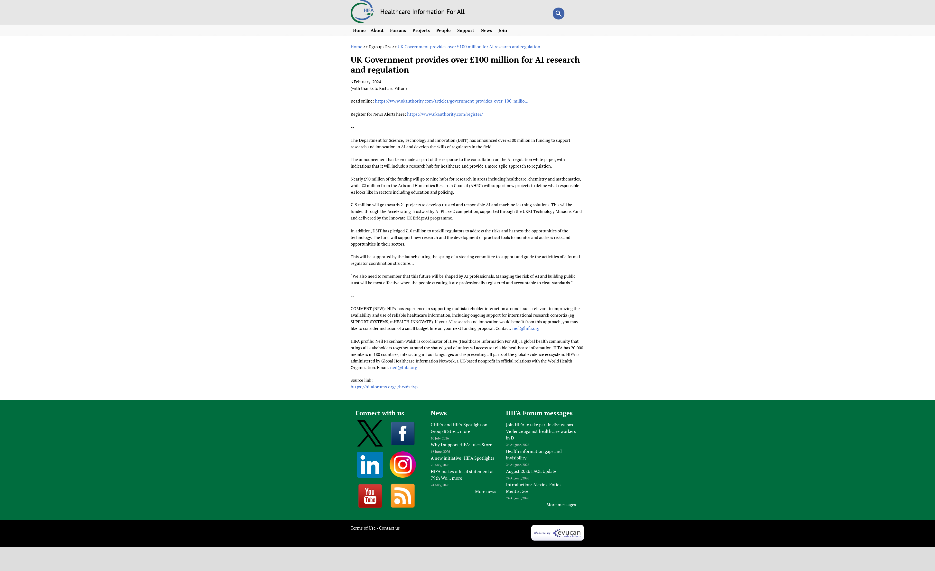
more (465, 431)
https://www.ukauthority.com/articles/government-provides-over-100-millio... (451, 101)
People (444, 30)
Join (503, 30)
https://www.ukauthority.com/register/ (445, 114)
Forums (398, 30)
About (378, 30)
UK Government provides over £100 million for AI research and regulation (469, 46)
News (487, 30)
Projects (421, 30)
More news (485, 491)
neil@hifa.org (525, 328)
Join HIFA (515, 425)
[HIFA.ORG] (362, 21)
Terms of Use (363, 528)
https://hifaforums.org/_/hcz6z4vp (384, 387)
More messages (561, 504)
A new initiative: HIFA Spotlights (462, 458)
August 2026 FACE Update (531, 471)
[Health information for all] (423, 12)
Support (466, 30)
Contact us (389, 528)
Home (359, 30)
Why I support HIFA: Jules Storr (461, 444)
